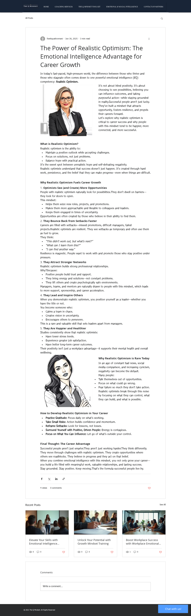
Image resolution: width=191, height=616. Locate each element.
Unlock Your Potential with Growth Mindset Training (94, 541)
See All (163, 505)
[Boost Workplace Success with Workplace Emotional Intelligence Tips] (143, 522)
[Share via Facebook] (41, 478)
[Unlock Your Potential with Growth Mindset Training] (95, 522)
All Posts (29, 18)
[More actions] (149, 39)
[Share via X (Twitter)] (49, 478)
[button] (161, 18)
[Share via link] (63, 478)
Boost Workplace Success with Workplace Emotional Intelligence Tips (142, 541)
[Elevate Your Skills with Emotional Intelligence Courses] (47, 522)
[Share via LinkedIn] (56, 478)
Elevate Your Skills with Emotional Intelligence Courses (43, 541)
